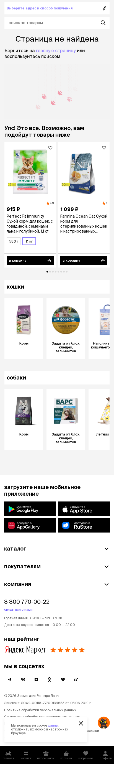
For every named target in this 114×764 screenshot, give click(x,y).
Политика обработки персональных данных (40, 710)
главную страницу (56, 50)
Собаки (16, 377)
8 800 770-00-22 (27, 602)
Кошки (15, 286)
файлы (53, 725)
